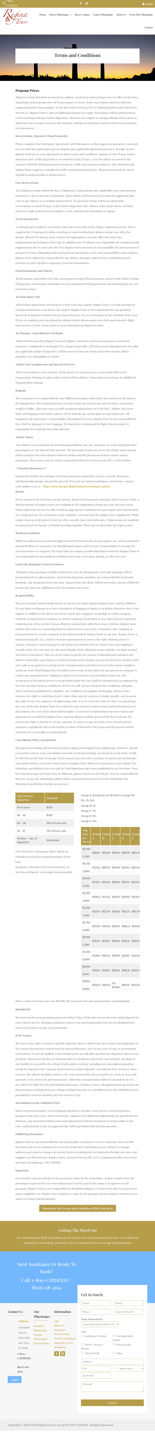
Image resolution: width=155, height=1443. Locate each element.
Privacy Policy (62, 1334)
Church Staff (92, 1353)
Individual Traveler (95, 1336)
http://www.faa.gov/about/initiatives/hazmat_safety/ (77, 486)
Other (119, 1353)
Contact (148, 27)
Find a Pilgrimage (59, 14)
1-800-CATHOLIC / (52, 1280)
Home (42, 14)
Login (14, 1379)
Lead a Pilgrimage (103, 14)
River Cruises (82, 14)
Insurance (60, 1329)
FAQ (56, 1321)
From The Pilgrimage (141, 14)
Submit (112, 1402)
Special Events (42, 1343)
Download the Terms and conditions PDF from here (77, 1208)
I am (83, 1331)
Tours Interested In (92, 1319)
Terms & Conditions (65, 1338)
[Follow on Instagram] (86, 3)
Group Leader (123, 1344)
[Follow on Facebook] (80, 3)
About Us (121, 14)
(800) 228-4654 (46, 1287)
